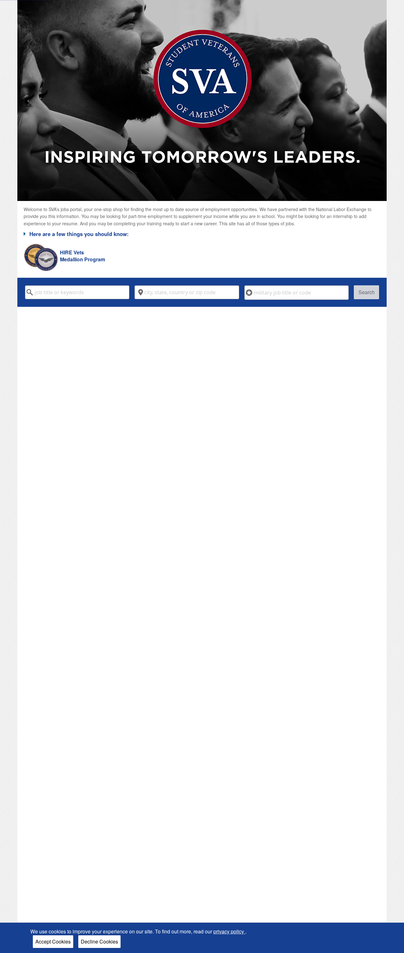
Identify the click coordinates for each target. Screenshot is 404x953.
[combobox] (77, 292)
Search (367, 292)
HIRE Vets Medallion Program (82, 256)
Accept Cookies (53, 941)
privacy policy (229, 931)
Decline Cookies (99, 941)
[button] (202, 233)
